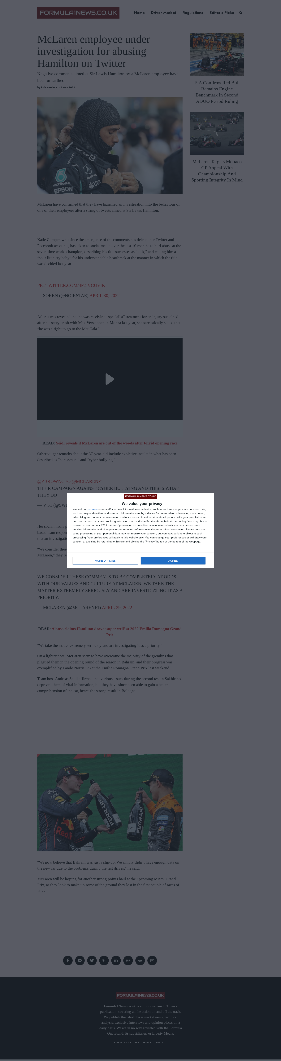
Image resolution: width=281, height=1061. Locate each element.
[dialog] (140, 530)
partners (93, 509)
